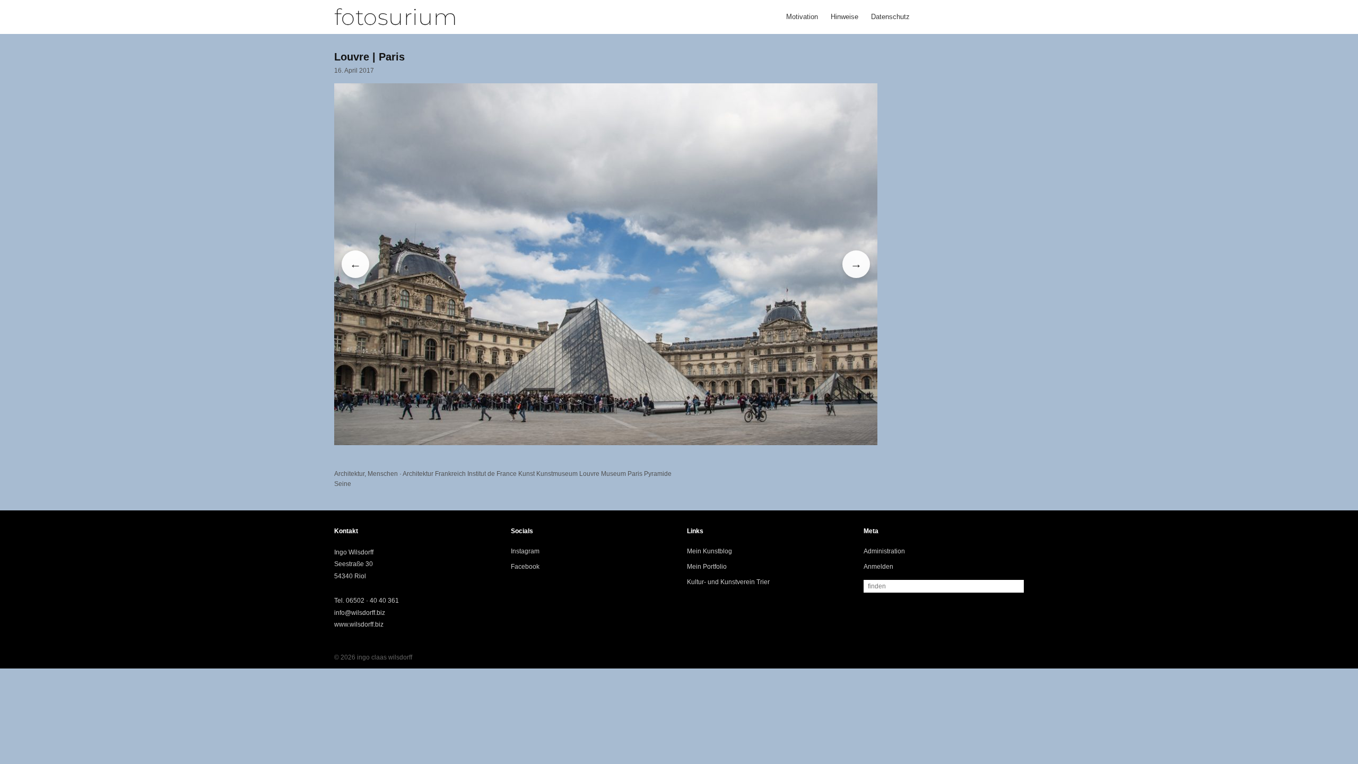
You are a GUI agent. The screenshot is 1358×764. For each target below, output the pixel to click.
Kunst (526, 474)
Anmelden (878, 566)
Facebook (525, 566)
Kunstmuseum (557, 474)
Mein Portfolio (707, 566)
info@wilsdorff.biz (359, 613)
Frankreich (450, 474)
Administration (884, 551)
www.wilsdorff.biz (359, 624)
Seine (342, 484)
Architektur (349, 474)
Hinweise (844, 17)
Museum (613, 474)
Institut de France (492, 474)
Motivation (802, 17)
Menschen (383, 474)
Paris (635, 474)
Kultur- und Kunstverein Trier (728, 582)
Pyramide (658, 474)
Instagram (525, 551)
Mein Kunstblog (709, 551)
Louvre (589, 474)
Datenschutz (890, 17)
